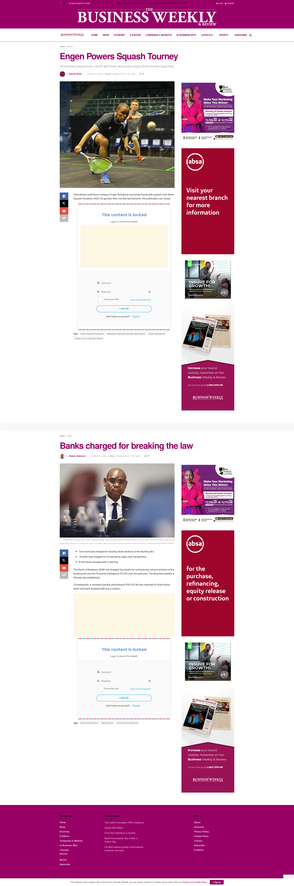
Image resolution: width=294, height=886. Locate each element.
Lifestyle (207, 34)
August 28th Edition (114, 827)
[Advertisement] (124, 246)
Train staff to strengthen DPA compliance (124, 822)
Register (230, 3)
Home (94, 34)
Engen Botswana (157, 333)
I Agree (217, 882)
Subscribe (173, 3)
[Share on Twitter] (64, 203)
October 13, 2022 (94, 73)
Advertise (128, 3)
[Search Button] (250, 35)
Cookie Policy (153, 3)
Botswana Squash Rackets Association (126, 333)
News (106, 34)
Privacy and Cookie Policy (194, 882)
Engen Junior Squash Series (89, 338)
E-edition (183, 3)
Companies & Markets (159, 34)
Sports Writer (75, 73)
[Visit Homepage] (72, 35)
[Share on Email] (64, 211)
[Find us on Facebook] (60, 3)
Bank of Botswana (89, 723)
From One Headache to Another (120, 832)
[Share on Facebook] (64, 196)
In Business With (186, 34)
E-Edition (135, 34)
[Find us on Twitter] (64, 3)
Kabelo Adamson (77, 455)
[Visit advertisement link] (147, 17)
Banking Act (107, 723)
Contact (164, 3)
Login (220, 3)
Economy (119, 34)
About (120, 3)
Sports (223, 34)
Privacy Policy (140, 3)
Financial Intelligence (127, 723)
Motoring (63, 853)
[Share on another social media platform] (64, 218)
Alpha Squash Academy (92, 333)
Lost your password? (140, 299)
